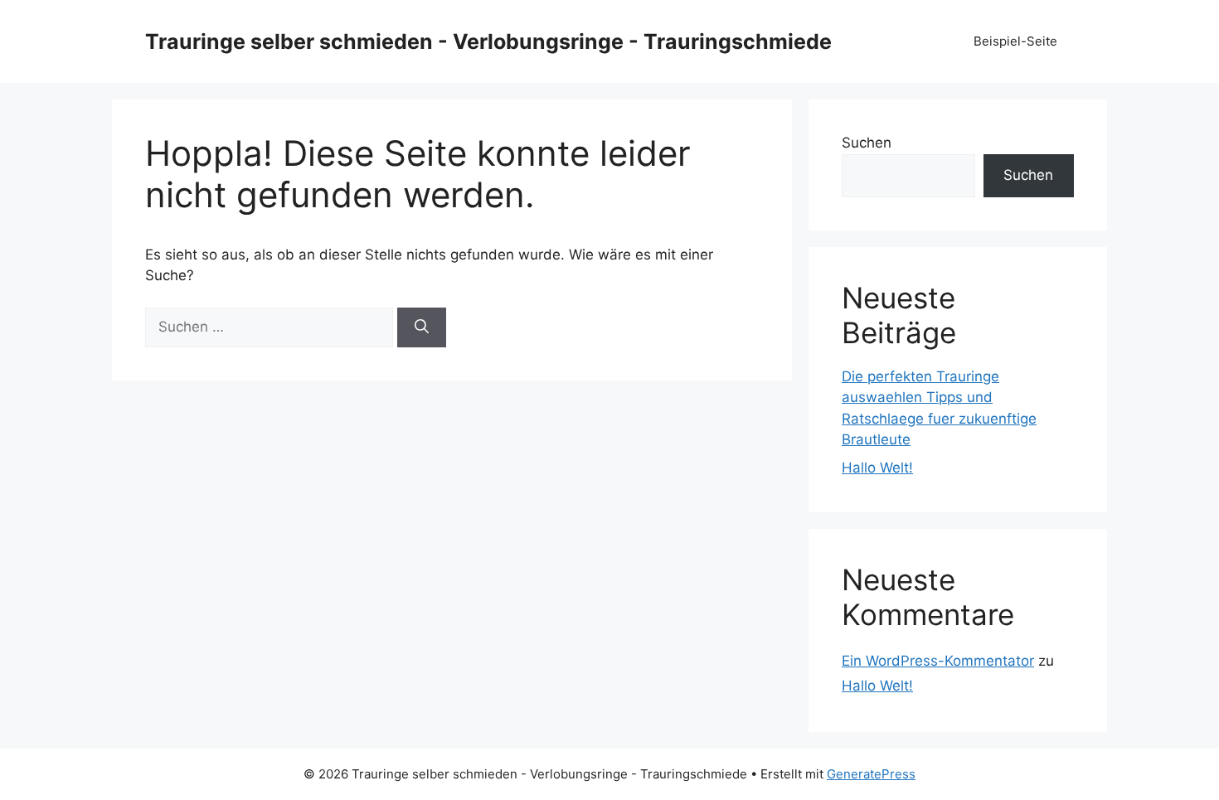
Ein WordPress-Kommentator (938, 660)
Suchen (866, 142)
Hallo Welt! (877, 467)
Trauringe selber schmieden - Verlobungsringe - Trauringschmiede (488, 41)
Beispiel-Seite (1015, 41)
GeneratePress (871, 774)
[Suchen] (421, 327)
